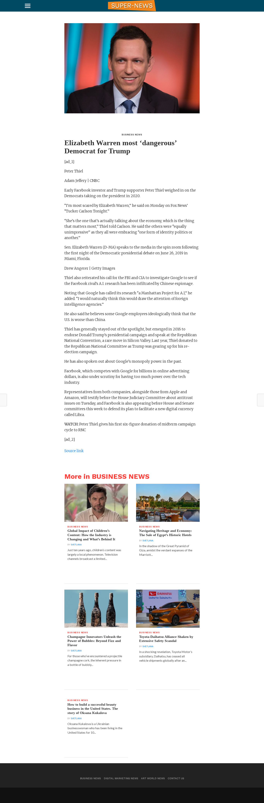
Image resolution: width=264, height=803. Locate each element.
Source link (74, 451)
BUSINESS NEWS (90, 778)
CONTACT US (176, 778)
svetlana (76, 544)
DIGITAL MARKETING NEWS (121, 778)
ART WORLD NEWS (153, 778)
